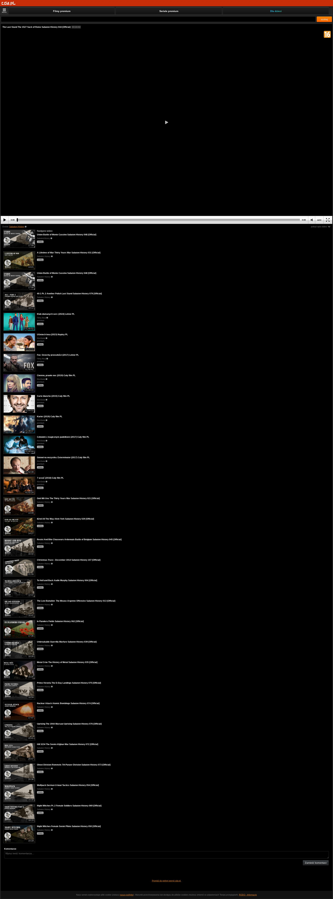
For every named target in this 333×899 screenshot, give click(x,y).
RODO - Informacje (248, 895)
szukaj (324, 19)
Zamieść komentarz (316, 862)
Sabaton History (16, 226)
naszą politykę (126, 895)
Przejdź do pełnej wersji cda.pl (166, 881)
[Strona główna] (8, 3)
